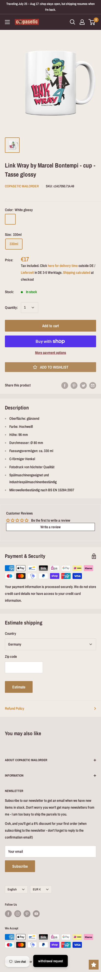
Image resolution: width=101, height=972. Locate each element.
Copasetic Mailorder (22, 186)
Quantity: (11, 307)
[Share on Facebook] (64, 385)
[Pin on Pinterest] (74, 385)
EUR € (37, 889)
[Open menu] (7, 22)
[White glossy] (10, 219)
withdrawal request (50, 961)
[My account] (82, 22)
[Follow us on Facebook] (8, 913)
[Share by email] (92, 385)
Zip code (11, 656)
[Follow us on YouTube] (36, 913)
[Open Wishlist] (94, 965)
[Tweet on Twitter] (83, 385)
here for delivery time (63, 265)
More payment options (50, 352)
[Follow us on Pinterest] (27, 913)
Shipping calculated (76, 272)
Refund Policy (14, 708)
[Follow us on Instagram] (17, 913)
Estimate (18, 687)
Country (10, 633)
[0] (92, 22)
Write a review (50, 526)
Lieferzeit (27, 272)
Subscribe (20, 866)
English (12, 889)
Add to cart (50, 325)
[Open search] (72, 22)
